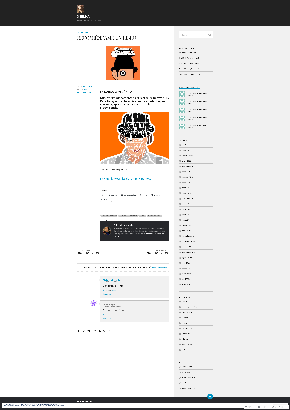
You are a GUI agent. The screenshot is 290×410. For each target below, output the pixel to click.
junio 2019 (186, 172)
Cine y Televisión (188, 312)
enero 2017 (186, 231)
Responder (107, 294)
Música (185, 339)
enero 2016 (186, 284)
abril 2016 (186, 279)
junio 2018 (186, 182)
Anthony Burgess (109, 215)
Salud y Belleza (187, 344)
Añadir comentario (159, 268)
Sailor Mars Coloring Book (189, 74)
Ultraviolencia (155, 215)
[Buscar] (209, 34)
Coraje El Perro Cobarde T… (196, 94)
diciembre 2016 (188, 236)
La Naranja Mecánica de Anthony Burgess (125, 178)
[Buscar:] (196, 34)
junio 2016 (186, 268)
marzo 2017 (186, 220)
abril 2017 (186, 214)
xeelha (83, 16)
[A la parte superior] (210, 396)
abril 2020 (186, 145)
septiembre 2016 (188, 252)
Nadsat (143, 215)
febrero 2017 (187, 225)
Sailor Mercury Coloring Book (191, 69)
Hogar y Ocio (187, 328)
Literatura (82, 32)
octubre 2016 (187, 247)
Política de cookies (58, 405)
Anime (184, 301)
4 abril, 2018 (87, 86)
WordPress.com (188, 388)
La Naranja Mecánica (128, 215)
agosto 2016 (187, 257)
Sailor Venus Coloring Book (190, 63)
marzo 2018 (186, 193)
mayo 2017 (186, 209)
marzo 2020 (186, 150)
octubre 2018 (187, 177)
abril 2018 (186, 188)
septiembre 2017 (188, 198)
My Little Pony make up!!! (189, 58)
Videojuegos (187, 350)
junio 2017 (186, 204)
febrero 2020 (187, 155)
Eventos (185, 317)
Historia (185, 323)
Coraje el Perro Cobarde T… (196, 126)
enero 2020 (186, 161)
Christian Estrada (111, 280)
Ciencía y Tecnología (190, 307)
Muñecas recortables (187, 53)
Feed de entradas (188, 377)
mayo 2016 (186, 273)
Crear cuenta (187, 367)
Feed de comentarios (190, 383)
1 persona (114, 290)
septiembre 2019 (188, 166)
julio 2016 (186, 263)
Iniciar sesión (187, 372)
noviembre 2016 (188, 241)
